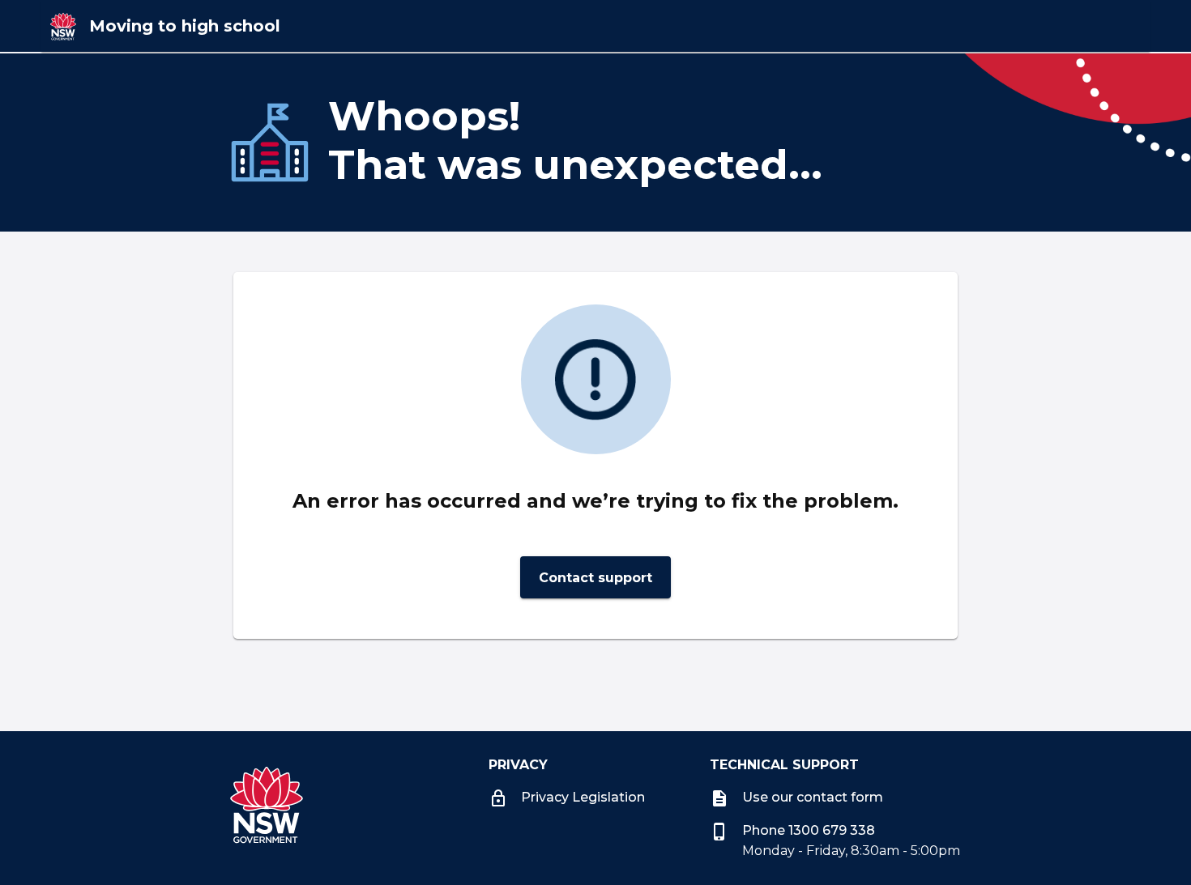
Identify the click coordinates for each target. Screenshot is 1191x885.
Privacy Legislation (583, 797)
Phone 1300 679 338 (792, 830)
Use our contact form (796, 797)
